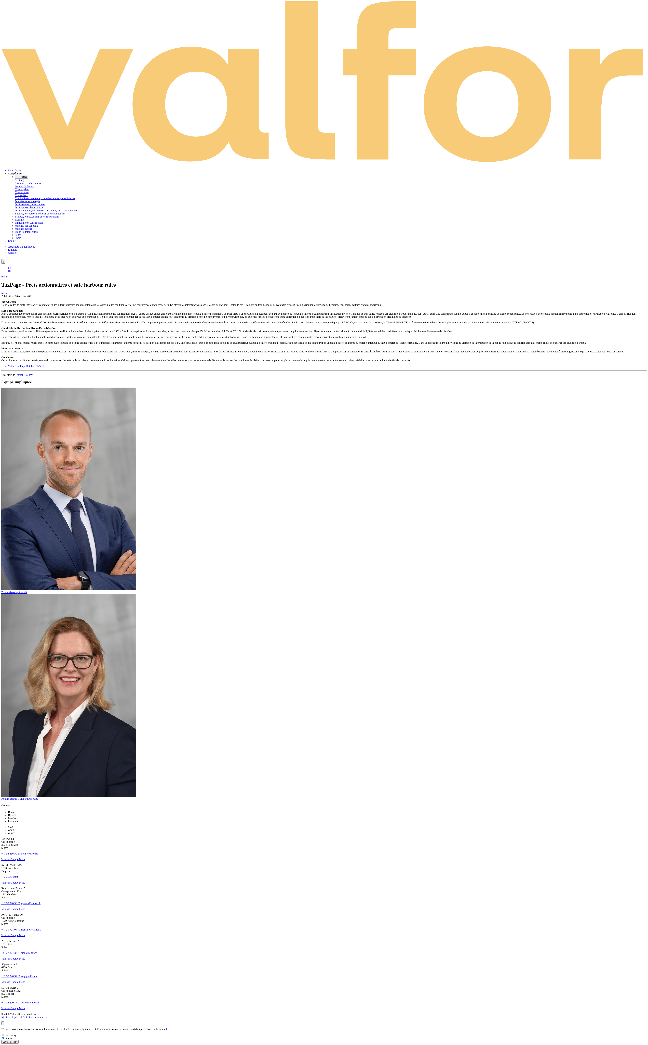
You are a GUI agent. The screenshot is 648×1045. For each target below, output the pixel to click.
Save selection (10, 1042)
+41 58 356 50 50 (10, 853)
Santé (18, 234)
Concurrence (22, 192)
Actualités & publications (21, 246)
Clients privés (22, 189)
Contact (12, 252)
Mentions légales (10, 1017)
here (168, 1029)
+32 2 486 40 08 (10, 876)
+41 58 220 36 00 (10, 903)
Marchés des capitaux (26, 225)
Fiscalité (19, 219)
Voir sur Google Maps (13, 859)
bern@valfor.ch (29, 853)
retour (4, 276)
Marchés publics (23, 228)
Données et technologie (27, 201)
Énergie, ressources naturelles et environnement (40, 213)
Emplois (12, 249)
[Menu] (2, 259)
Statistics (10, 1038)
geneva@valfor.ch (30, 903)
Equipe (12, 240)
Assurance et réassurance (28, 183)
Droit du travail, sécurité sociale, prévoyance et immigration (46, 210)
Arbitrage (20, 180)
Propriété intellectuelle (26, 231)
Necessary (10, 1035)
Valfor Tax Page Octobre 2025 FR (26, 366)
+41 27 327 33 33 (10, 952)
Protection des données (34, 1017)
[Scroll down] (2, 1023)
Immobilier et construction (29, 222)
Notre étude (14, 170)
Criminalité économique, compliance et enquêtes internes (45, 198)
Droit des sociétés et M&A (29, 207)
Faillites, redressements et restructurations (37, 216)
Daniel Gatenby (24, 374)
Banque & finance (24, 186)
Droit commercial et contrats (30, 204)
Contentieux (21, 195)
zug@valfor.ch (29, 976)
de (9, 267)
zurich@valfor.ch (30, 1002)
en (9, 270)
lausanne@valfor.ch (31, 929)
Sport (18, 237)
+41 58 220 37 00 (10, 976)
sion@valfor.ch (29, 952)
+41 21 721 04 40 (10, 929)
